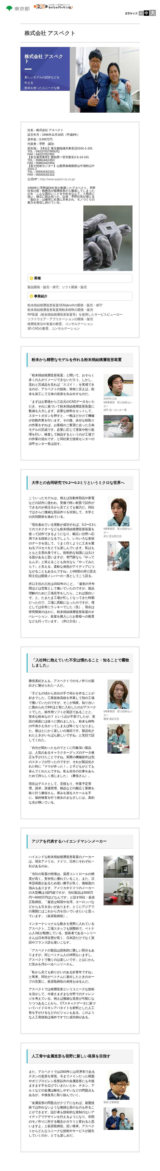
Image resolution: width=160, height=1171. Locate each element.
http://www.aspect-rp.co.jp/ (57, 179)
